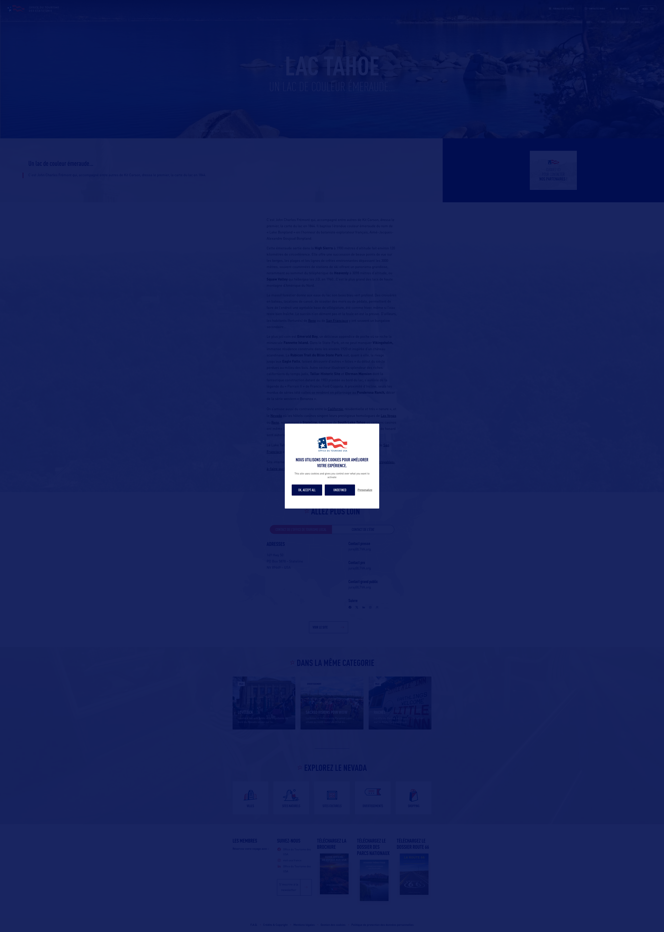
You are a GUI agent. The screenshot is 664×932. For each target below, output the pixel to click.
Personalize (365, 490)
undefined (339, 490)
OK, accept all (307, 490)
